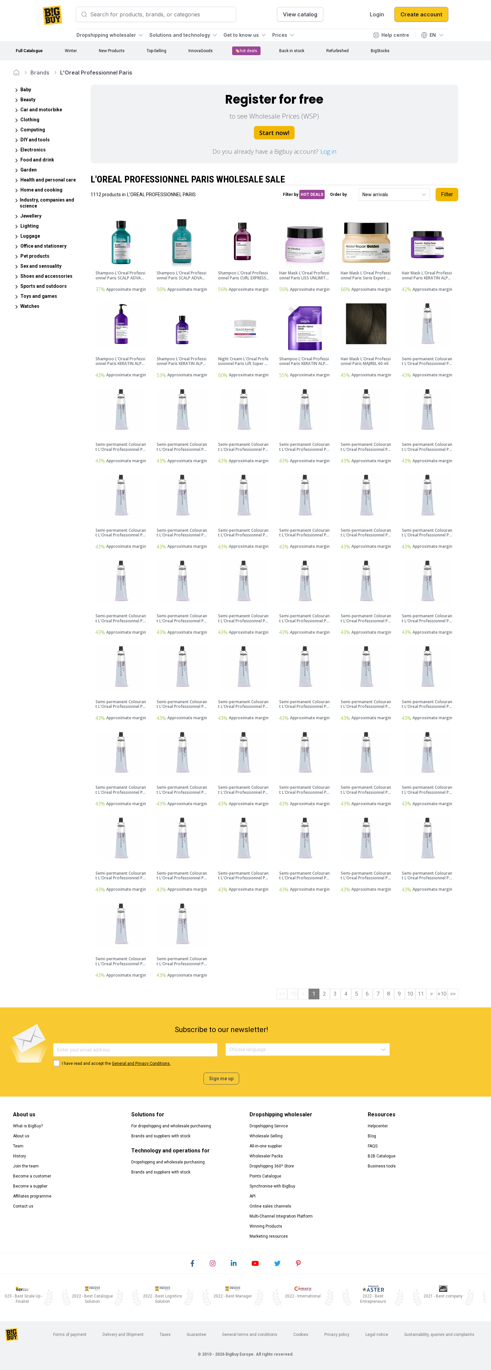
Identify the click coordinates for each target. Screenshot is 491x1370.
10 (410, 994)
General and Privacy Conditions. (141, 1063)
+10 (442, 994)
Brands (39, 72)
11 (421, 994)
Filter (447, 194)
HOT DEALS (312, 194)
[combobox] (362, 194)
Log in (328, 151)
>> (453, 994)
